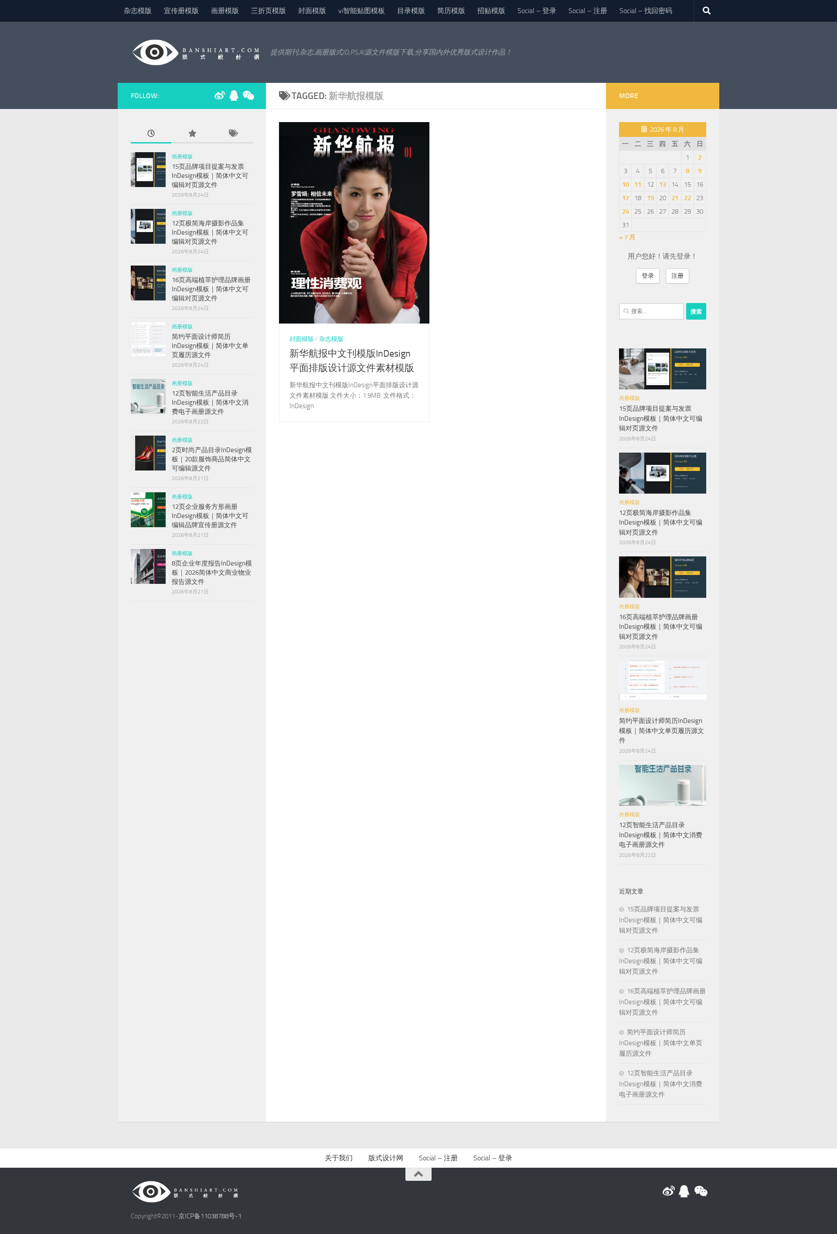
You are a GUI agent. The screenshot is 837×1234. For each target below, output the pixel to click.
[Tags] (232, 134)
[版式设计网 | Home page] (196, 52)
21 (674, 198)
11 (637, 184)
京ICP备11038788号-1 (210, 1216)
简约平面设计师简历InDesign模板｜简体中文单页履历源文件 (210, 346)
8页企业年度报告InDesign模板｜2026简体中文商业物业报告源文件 (212, 572)
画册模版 (225, 11)
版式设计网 (385, 1158)
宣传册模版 (181, 11)
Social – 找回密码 (645, 11)
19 (650, 198)
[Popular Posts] (191, 134)
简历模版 (451, 11)
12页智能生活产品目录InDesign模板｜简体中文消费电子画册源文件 (210, 402)
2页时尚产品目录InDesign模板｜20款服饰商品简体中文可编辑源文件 (212, 459)
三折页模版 (268, 11)
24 (625, 211)
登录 (648, 276)
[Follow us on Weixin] (247, 95)
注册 (677, 276)
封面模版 (312, 11)
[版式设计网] (219, 95)
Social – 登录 (536, 11)
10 (625, 184)
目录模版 (411, 11)
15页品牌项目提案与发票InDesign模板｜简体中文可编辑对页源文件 (210, 176)
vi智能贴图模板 (361, 11)
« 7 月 (627, 237)
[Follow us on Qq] (233, 95)
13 (662, 184)
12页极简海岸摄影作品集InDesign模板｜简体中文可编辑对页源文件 (210, 232)
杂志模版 (138, 11)
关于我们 (339, 1158)
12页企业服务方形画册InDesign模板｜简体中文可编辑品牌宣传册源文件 (210, 516)
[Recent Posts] (151, 134)
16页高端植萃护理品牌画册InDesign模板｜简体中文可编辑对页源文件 (211, 289)
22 (687, 198)
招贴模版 (491, 11)
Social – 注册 (587, 11)
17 (625, 198)
